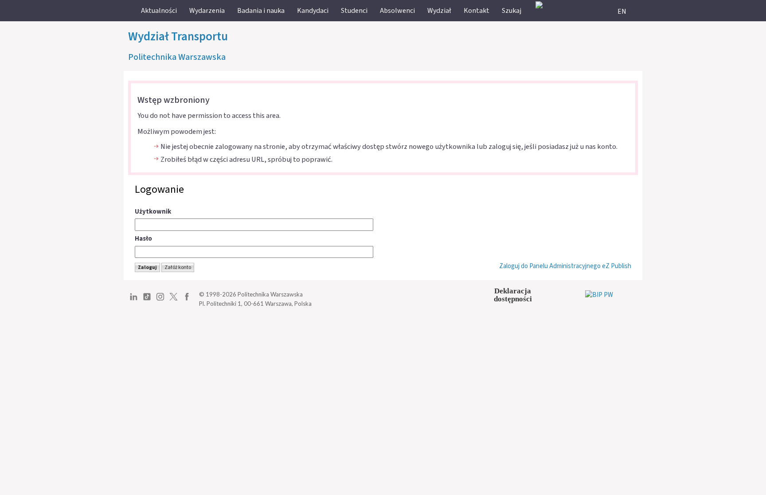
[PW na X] (173, 300)
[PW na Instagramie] (160, 300)
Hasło (143, 238)
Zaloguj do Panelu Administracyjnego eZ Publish (565, 266)
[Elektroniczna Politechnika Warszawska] (539, 4)
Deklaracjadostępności (513, 295)
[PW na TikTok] (146, 300)
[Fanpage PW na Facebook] (186, 300)
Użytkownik (153, 211)
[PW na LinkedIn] (133, 300)
